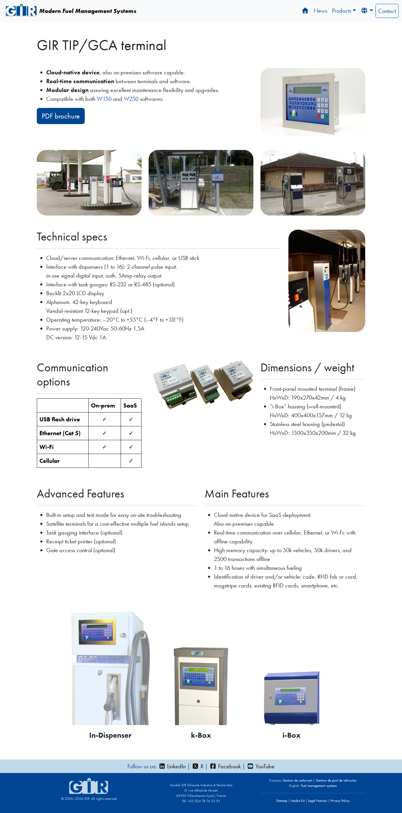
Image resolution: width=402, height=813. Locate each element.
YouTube (264, 766)
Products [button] (341, 10)
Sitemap (281, 800)
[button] (367, 10)
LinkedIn (176, 766)
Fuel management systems (319, 785)
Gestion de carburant (297, 780)
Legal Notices (317, 800)
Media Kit (298, 800)
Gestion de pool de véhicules (336, 780)
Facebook (229, 766)
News (320, 10)
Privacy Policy (340, 800)
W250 (131, 99)
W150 (104, 99)
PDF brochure (61, 116)
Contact (387, 11)
